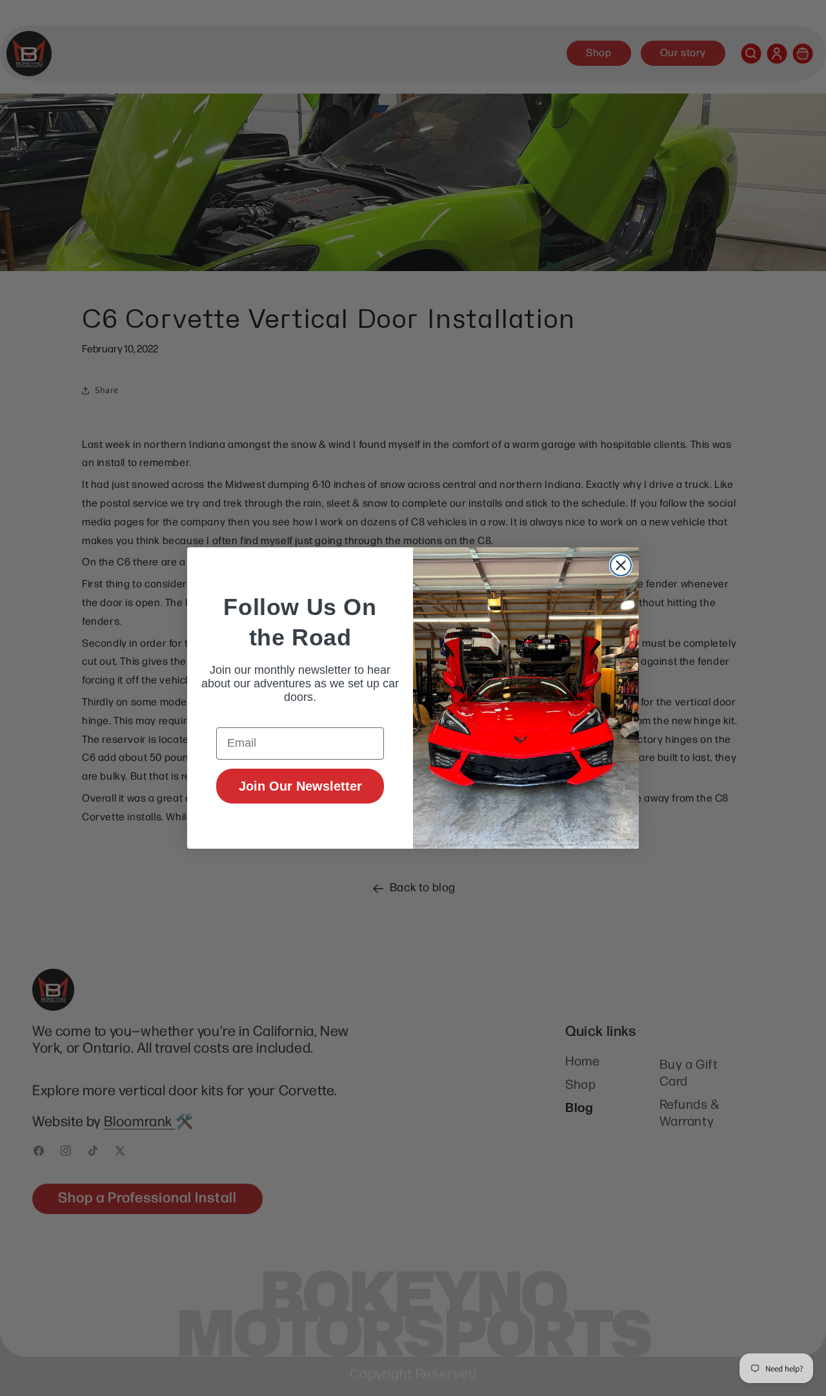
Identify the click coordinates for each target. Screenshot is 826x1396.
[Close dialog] (620, 565)
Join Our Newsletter (300, 786)
